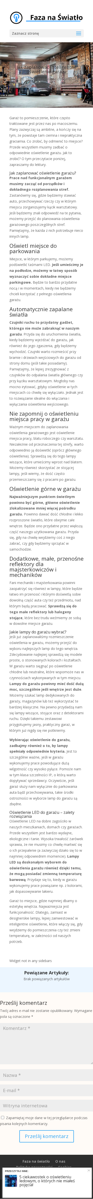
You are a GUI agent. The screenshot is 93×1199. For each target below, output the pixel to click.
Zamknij (89, 1170)
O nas (60, 1161)
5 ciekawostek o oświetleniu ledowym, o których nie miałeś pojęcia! (47, 1180)
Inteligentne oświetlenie (56, 79)
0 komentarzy (46, 85)
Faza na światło (36, 1161)
